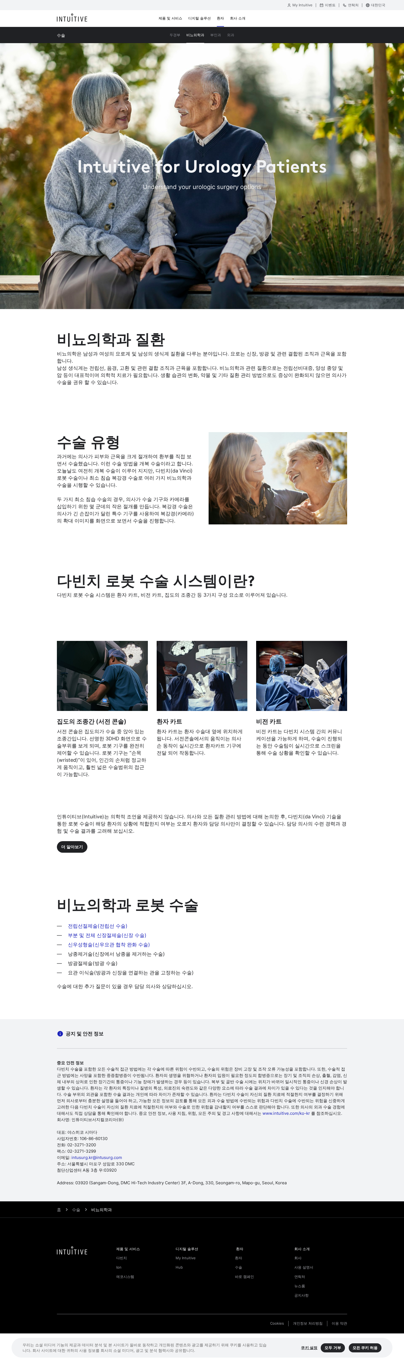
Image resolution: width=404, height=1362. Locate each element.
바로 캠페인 (244, 1277)
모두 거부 (333, 1347)
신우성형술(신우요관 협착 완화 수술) (109, 944)
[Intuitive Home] (72, 18)
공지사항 (301, 1295)
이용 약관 (339, 1323)
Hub (179, 1267)
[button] (142, 1249)
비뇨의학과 (101, 1209)
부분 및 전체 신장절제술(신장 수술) (108, 935)
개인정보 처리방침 (308, 1323)
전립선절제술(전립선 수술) (98, 926)
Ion (118, 1267)
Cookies (277, 1323)
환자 (238, 1258)
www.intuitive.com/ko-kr (286, 1113)
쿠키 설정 (309, 1347)
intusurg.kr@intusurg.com (96, 1157)
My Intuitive (186, 1258)
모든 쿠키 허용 (365, 1347)
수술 (238, 1267)
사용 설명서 (303, 1267)
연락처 (299, 1277)
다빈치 (121, 1258)
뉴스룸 (299, 1286)
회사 (297, 1258)
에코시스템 (125, 1277)
